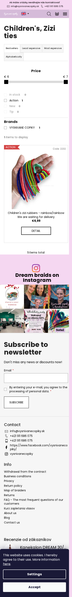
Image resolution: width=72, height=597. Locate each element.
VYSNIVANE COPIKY (24, 128)
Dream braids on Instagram (37, 278)
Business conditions (17, 476)
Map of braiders (15, 490)
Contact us (12, 522)
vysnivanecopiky (21, 454)
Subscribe (16, 402)
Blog (7, 518)
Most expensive (53, 48)
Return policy (13, 486)
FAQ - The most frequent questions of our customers (33, 502)
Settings (34, 574)
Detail (36, 231)
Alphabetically (14, 56)
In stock (17, 95)
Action (16, 100)
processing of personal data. (29, 391)
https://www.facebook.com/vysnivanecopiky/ (39, 447)
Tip (14, 112)
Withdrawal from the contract (25, 472)
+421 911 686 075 (54, 6)
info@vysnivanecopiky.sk (25, 6)
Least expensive (31, 48)
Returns (9, 495)
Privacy (9, 481)
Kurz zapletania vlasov (19, 508)
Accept (34, 587)
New (14, 106)
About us (10, 513)
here (6, 564)
